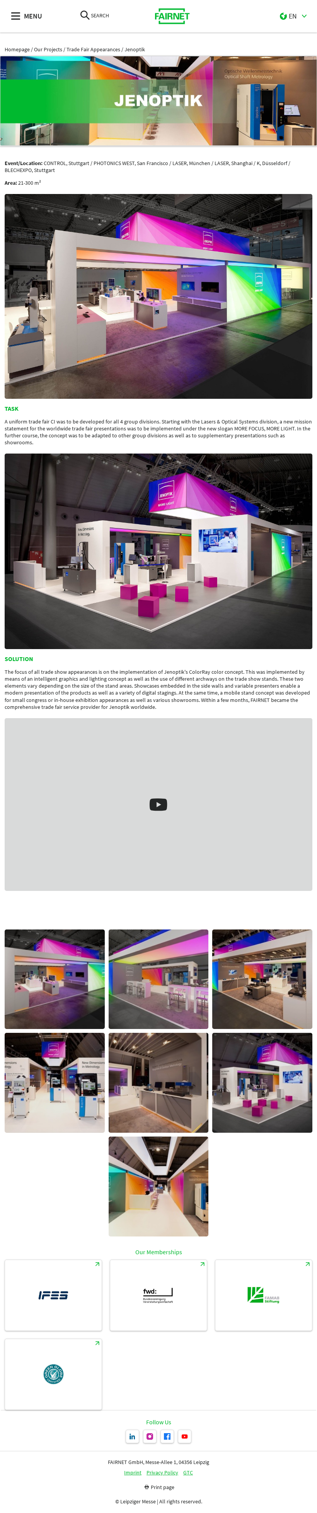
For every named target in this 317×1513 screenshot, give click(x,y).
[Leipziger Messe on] (184, 1436)
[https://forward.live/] (158, 1295)
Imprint (132, 1472)
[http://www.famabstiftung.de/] (263, 1295)
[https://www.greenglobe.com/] (53, 1374)
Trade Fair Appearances (93, 49)
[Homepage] (172, 16)
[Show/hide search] (85, 16)
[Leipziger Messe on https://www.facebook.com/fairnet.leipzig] (167, 1436)
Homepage (17, 49)
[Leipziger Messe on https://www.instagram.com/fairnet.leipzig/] (150, 1436)
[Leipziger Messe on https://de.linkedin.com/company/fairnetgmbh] (132, 1436)
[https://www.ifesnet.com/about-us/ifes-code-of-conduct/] (53, 1295)
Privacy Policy (162, 1472)
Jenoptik (134, 49)
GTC (188, 1472)
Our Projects (48, 49)
